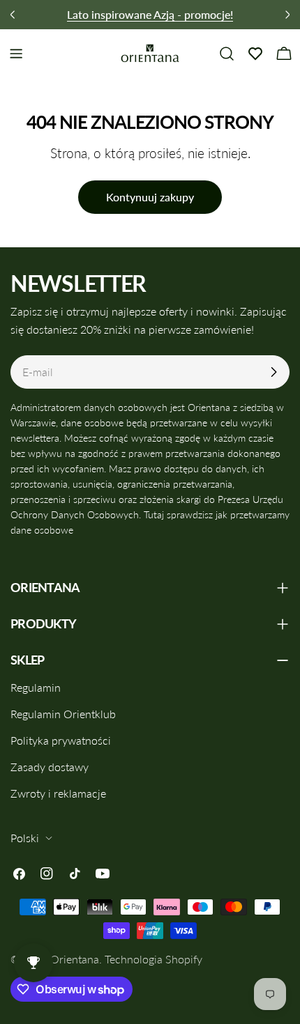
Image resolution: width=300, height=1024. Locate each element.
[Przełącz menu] (16, 54)
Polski (24, 837)
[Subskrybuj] (273, 372)
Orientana (74, 958)
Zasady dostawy (49, 766)
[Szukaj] (227, 54)
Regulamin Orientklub (63, 713)
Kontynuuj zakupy (150, 196)
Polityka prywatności (60, 740)
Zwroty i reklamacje (58, 793)
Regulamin (35, 687)
